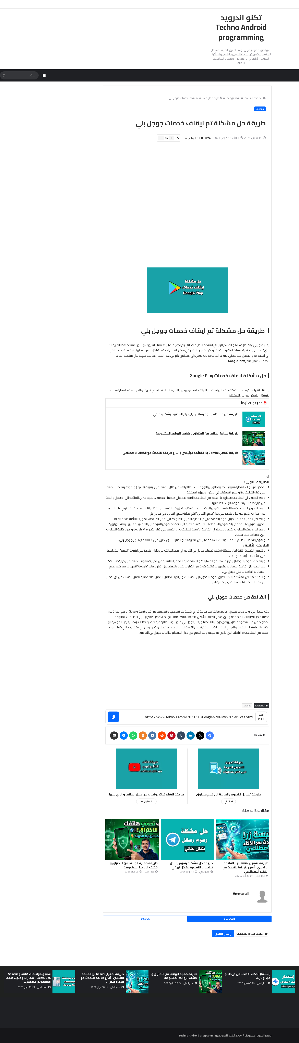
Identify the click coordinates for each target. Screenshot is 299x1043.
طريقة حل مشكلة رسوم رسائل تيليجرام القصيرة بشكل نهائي (195, 414)
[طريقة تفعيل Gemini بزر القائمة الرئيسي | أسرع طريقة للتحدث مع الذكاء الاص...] (137, 981)
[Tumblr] (181, 735)
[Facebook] (210, 735)
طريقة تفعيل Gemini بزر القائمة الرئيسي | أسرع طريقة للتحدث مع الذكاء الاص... (102, 977)
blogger (229, 918)
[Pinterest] (171, 735)
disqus (145, 918)
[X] (200, 735)
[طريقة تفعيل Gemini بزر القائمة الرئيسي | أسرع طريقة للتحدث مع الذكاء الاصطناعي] (253, 457)
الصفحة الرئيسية (253, 98)
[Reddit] (162, 735)
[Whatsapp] (133, 735)
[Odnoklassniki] (143, 735)
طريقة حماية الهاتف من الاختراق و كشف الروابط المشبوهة (197, 433)
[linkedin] (191, 735)
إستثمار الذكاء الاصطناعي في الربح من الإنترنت (247, 975)
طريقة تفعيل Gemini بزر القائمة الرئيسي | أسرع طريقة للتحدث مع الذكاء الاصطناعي (180, 453)
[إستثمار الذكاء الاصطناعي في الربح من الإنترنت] (283, 981)
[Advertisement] (185, 206)
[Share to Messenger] (124, 735)
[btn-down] (161, 138)
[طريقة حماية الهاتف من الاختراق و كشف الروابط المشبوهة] (253, 438)
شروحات (231, 98)
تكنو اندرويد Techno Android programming (241, 27)
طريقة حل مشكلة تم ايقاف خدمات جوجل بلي (194, 98)
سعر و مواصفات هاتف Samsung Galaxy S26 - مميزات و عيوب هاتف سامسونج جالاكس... (28, 977)
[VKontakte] (152, 735)
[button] (292, 982)
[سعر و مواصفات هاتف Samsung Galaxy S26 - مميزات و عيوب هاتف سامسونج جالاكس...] (63, 981)
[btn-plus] (171, 138)
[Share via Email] (114, 735)
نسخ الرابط (261, 716)
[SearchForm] (4, 75)
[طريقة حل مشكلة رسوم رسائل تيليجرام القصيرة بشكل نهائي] (253, 419)
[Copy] (113, 717)
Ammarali (241, 893)
